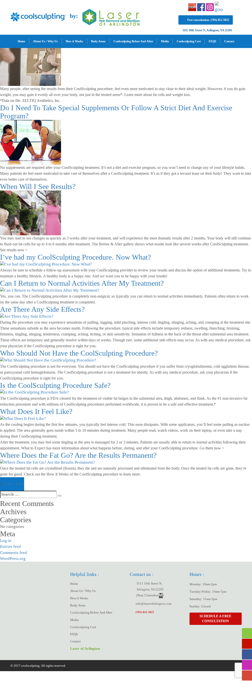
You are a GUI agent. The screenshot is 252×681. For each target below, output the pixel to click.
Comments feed (13, 552)
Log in (5, 540)
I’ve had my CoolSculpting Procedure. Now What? (75, 257)
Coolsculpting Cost (189, 41)
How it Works (74, 41)
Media (165, 41)
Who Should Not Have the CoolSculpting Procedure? (79, 353)
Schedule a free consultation (215, 618)
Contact (229, 41)
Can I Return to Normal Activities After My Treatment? (82, 283)
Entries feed (10, 546)
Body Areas (98, 41)
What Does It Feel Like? (36, 411)
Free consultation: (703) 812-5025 (208, 20)
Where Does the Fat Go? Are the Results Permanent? (78, 455)
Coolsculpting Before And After (133, 41)
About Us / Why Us (45, 41)
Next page (15, 483)
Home (21, 41)
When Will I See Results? (38, 186)
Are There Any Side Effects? (42, 309)
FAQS (212, 41)
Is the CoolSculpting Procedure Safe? (55, 385)
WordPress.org (13, 558)
